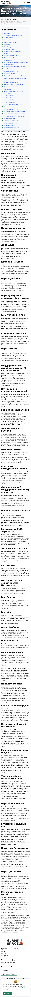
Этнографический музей (11, 127)
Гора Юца (8, 97)
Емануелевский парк (10, 55)
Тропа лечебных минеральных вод (14, 116)
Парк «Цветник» (9, 49)
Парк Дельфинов (9, 125)
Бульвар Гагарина (9, 40)
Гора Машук (7, 33)
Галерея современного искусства (14, 114)
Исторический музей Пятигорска (14, 111)
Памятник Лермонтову (11, 123)
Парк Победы (8, 60)
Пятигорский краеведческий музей (15, 66)
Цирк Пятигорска (9, 107)
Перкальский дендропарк (13, 35)
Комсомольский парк (10, 58)
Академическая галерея (11, 71)
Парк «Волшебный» (10, 118)
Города (3, 953)
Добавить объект (9, 974)
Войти (5, 970)
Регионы (4, 951)
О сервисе (5, 956)
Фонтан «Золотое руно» (11, 109)
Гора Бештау (9, 95)
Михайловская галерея (11, 69)
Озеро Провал (8, 37)
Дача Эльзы (7, 44)
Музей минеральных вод (11, 121)
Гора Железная (10, 102)
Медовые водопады (11, 104)
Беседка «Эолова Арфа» (11, 82)
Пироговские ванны (10, 42)
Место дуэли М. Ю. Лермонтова (13, 84)
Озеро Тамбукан (10, 100)
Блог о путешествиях (8, 19)
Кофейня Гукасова (9, 47)
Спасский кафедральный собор (14, 76)
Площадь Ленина (9, 73)
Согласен (7, 993)
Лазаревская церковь (11, 87)
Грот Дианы (7, 89)
